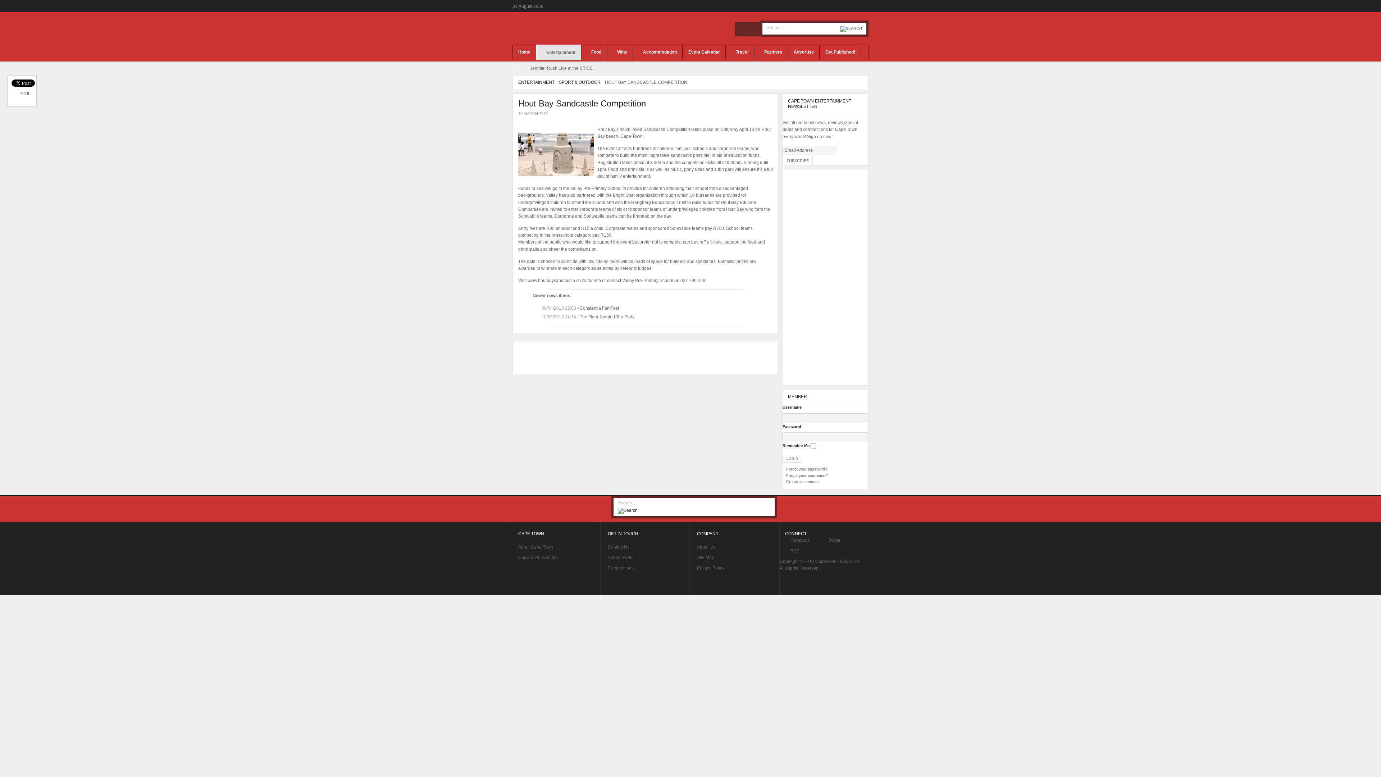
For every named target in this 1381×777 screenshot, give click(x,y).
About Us (706, 547)
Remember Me (796, 446)
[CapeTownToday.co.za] (568, 28)
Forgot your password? (806, 469)
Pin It (24, 93)
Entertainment (536, 82)
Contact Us (618, 547)
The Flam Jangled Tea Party (607, 316)
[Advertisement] (644, 357)
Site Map (705, 557)
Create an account (802, 482)
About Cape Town (535, 547)
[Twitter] (752, 29)
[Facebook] (742, 29)
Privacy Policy (710, 568)
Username (792, 407)
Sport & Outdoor (580, 82)
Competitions (621, 568)
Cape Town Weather (538, 557)
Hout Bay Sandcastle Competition (582, 103)
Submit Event (621, 557)
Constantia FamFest (599, 308)
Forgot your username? (807, 475)
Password (792, 426)
